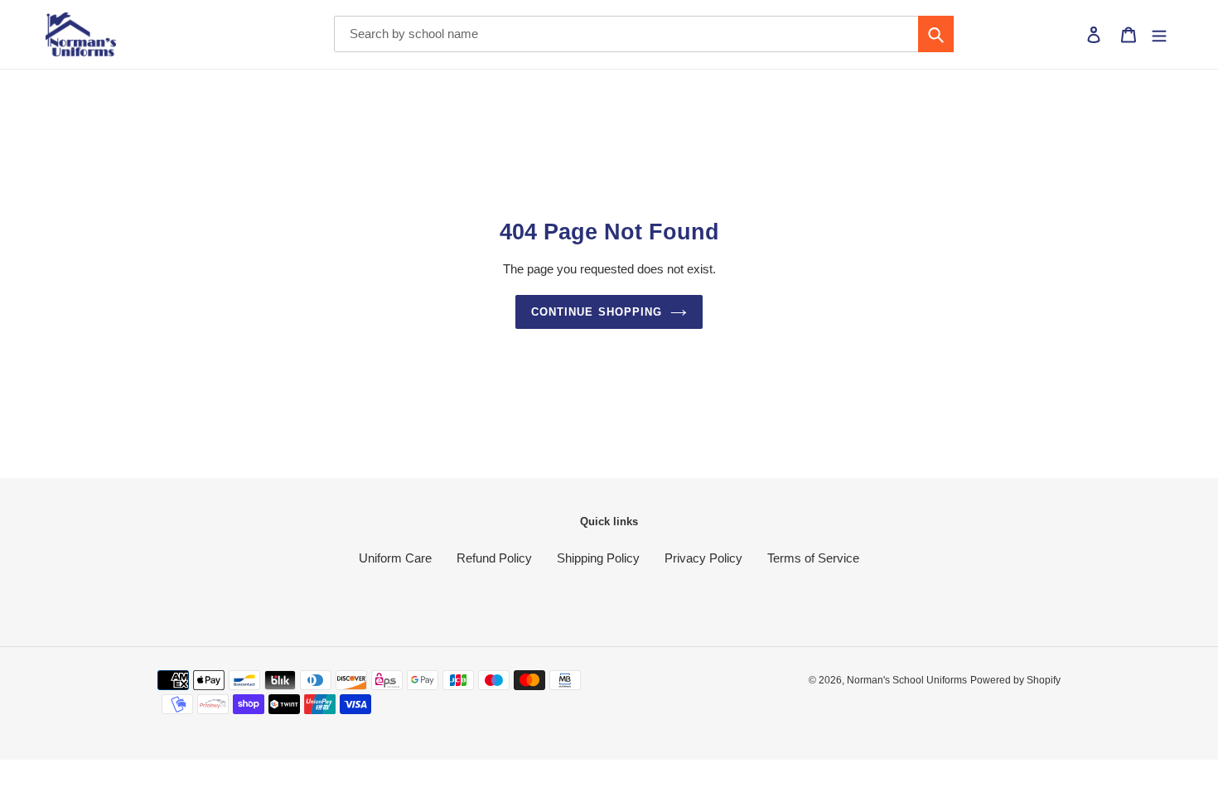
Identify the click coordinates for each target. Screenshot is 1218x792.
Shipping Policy (598, 558)
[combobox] (644, 34)
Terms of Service (813, 558)
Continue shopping (596, 312)
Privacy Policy (703, 558)
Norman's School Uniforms (907, 680)
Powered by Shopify (1015, 680)
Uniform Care (395, 558)
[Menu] (1159, 34)
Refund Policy (494, 558)
